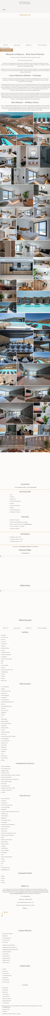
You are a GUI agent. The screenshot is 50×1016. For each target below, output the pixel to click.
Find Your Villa (6, 982)
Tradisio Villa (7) (6, 956)
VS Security (35, 546)
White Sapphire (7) (7, 1000)
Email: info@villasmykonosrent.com (25, 902)
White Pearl (25, 586)
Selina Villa (5, 992)
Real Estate (5, 935)
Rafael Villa (5, 987)
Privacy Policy (6, 973)
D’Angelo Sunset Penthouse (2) (10, 947)
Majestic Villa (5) (6, 958)
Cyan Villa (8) (6, 953)
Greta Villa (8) (6, 1002)
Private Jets (5, 942)
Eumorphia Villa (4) (7, 951)
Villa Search (5, 977)
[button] (16, 123)
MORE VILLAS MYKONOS (9, 945)
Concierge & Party (7, 938)
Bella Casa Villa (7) (7, 998)
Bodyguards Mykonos (26, 546)
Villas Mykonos (26, 553)
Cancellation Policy (7, 975)
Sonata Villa (5, 989)
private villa (33, 487)
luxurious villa (46, 108)
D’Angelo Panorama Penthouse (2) (10, 949)
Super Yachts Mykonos (8, 933)
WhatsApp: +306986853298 (25, 899)
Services (4, 969)
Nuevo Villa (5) (6, 962)
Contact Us (5, 971)
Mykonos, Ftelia (21, 487)
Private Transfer (6, 940)
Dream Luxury (27, 105)
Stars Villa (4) (6, 994)
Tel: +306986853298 (25, 896)
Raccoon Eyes (38, 1005)
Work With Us (6, 979)
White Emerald (25, 620)
